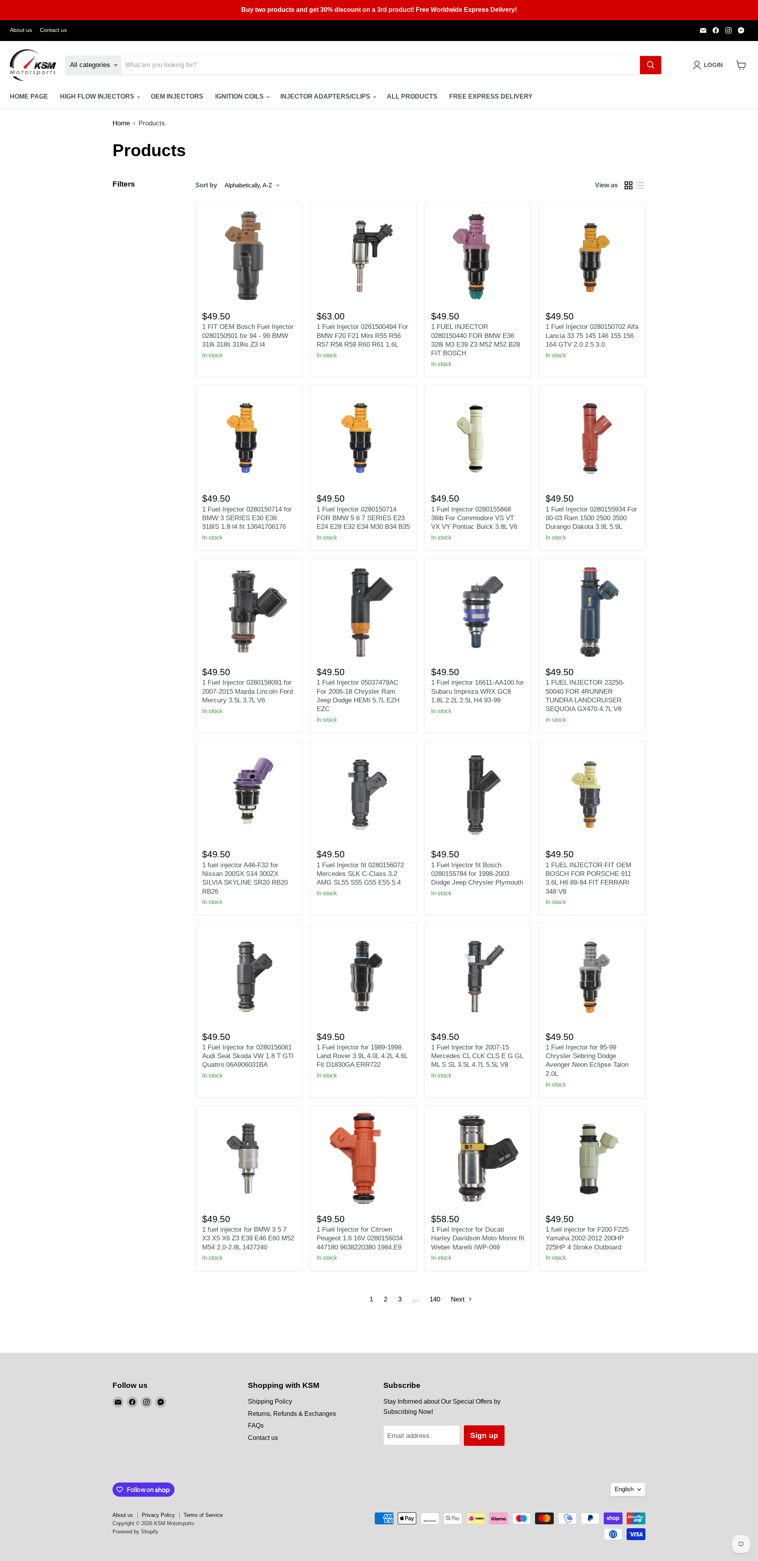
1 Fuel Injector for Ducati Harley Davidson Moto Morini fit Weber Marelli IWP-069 (477, 1238)
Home (121, 123)
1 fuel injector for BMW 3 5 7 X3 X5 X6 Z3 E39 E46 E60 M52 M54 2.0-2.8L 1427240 (248, 1238)
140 (435, 1299)
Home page (29, 96)
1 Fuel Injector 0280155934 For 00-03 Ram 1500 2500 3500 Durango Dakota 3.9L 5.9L (591, 518)
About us (21, 30)
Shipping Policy (270, 1401)
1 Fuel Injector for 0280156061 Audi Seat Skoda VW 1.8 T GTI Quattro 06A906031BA (248, 1056)
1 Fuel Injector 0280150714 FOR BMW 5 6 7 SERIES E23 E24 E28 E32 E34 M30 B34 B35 (363, 518)
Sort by (206, 185)
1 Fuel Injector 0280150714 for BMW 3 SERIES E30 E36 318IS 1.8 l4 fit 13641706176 (247, 518)
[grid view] (628, 185)
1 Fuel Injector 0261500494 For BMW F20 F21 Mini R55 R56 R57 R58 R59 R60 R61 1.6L (362, 335)
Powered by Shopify (135, 1532)
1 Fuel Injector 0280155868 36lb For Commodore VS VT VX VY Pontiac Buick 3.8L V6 (474, 518)
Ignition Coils (240, 96)
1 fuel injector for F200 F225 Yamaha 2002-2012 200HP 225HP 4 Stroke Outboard (587, 1238)
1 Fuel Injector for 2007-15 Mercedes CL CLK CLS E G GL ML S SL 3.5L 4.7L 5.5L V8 (477, 1056)
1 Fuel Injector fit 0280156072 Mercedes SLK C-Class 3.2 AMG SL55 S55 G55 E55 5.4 (360, 874)
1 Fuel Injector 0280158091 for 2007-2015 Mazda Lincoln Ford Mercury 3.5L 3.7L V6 (247, 691)
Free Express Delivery (491, 96)
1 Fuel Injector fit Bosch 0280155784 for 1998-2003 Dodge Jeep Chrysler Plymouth (477, 874)
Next (459, 1299)
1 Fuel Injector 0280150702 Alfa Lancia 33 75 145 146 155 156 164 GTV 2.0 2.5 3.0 (592, 335)
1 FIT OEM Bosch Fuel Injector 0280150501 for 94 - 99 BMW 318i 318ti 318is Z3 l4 (248, 335)
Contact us (53, 30)
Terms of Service (203, 1515)
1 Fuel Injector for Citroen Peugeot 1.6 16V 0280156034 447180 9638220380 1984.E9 (360, 1238)
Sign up (484, 1435)
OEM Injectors (177, 96)
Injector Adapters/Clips (326, 96)
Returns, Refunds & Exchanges (292, 1413)
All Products (412, 96)
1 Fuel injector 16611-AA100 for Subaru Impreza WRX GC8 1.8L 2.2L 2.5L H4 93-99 (477, 691)
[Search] (650, 65)
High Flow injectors (98, 96)
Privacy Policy (158, 1515)
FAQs (256, 1425)
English (624, 1489)
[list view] (640, 185)
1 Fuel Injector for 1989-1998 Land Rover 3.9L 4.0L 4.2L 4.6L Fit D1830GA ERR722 (362, 1056)
